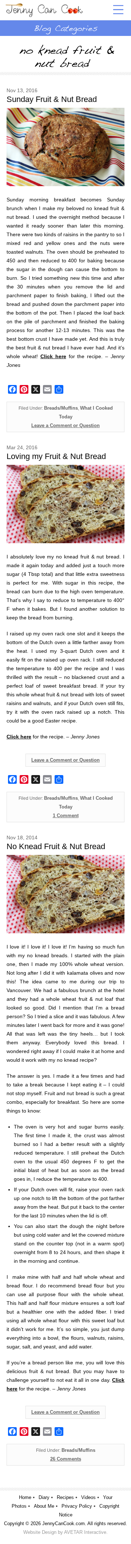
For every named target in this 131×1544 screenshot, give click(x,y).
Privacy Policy (76, 1506)
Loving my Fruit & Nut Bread (56, 456)
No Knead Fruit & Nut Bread (56, 846)
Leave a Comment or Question (65, 425)
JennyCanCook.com (63, 1523)
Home (25, 1497)
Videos (88, 1497)
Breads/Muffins (61, 408)
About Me (44, 1506)
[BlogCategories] (65, 28)
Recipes (65, 1497)
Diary (44, 1497)
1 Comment (66, 815)
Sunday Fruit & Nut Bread (52, 99)
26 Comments (65, 1459)
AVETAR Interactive (85, 1532)
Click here (19, 737)
